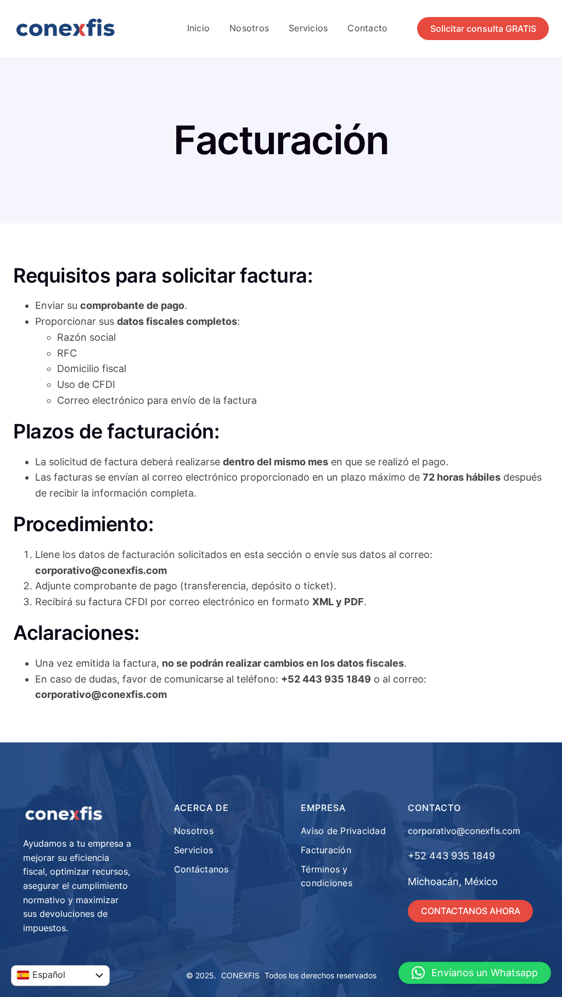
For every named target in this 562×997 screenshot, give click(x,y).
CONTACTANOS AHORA (470, 910)
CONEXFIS (240, 975)
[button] (474, 973)
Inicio (198, 27)
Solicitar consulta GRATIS (483, 28)
